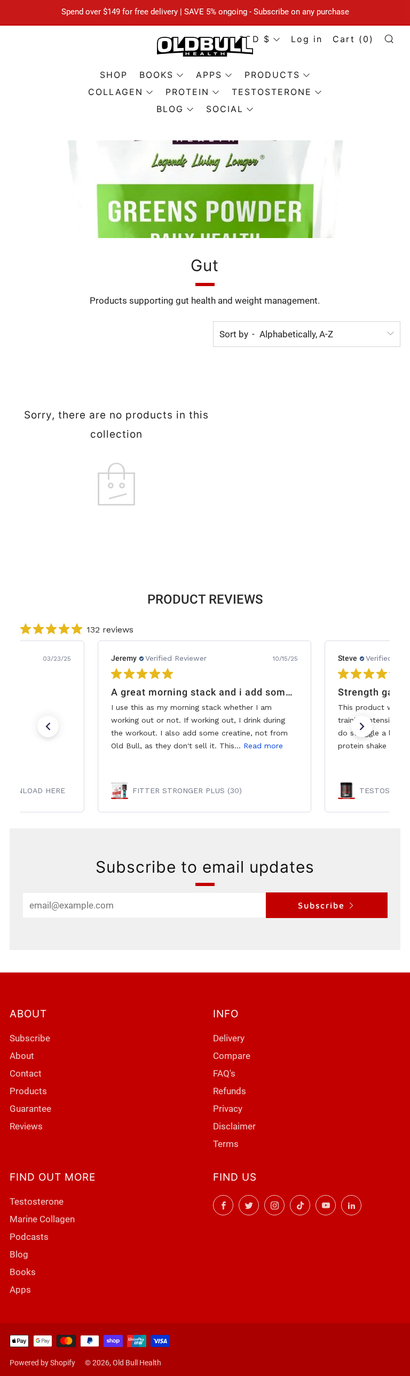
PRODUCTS (272, 74)
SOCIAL (224, 109)
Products (28, 1091)
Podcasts (29, 1236)
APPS (209, 74)
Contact (26, 1073)
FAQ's (224, 1073)
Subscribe (321, 905)
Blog (19, 1254)
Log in (306, 39)
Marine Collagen (42, 1219)
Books (23, 1272)
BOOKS (156, 74)
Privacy (227, 1108)
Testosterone (37, 1201)
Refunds (229, 1091)
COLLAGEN (115, 91)
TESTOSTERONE (272, 91)
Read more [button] (263, 745)
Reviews (26, 1126)
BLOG (170, 109)
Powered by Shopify (42, 1362)
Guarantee (30, 1108)
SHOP (114, 74)
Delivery (229, 1038)
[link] (204, 790)
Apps (20, 1289)
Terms (226, 1143)
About (22, 1055)
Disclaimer (234, 1126)
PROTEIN (187, 91)
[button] (48, 726)
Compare (231, 1055)
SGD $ (254, 39)
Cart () (353, 39)
